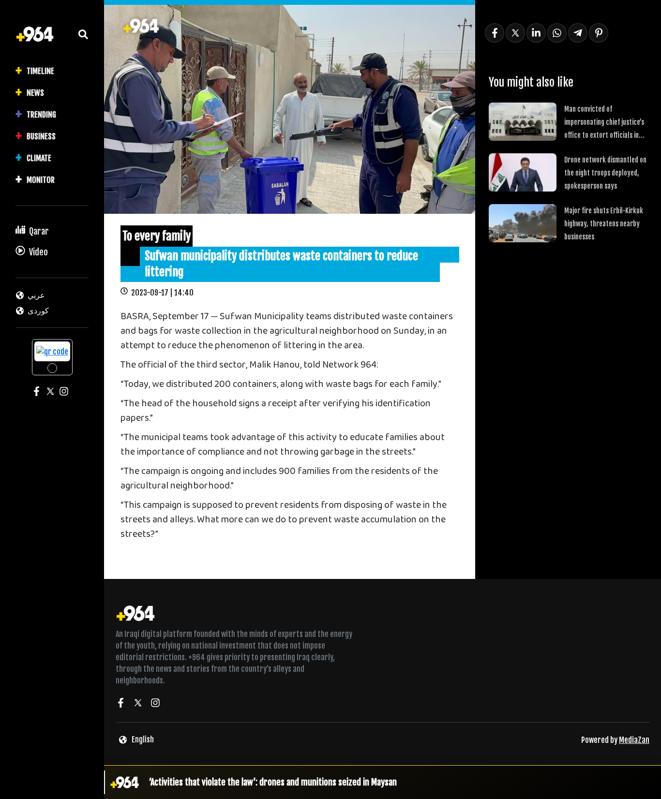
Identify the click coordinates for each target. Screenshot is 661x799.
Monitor (41, 180)
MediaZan (634, 740)
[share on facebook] (494, 33)
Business (41, 136)
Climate (39, 158)
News (35, 93)
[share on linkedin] (536, 33)
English (143, 739)
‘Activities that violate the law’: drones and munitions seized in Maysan (273, 782)
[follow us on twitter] (138, 704)
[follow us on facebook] (120, 704)
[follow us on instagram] (155, 704)
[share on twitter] (515, 33)
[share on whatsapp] (557, 33)
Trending (41, 114)
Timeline (40, 71)
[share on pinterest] (598, 33)
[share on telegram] (577, 33)
